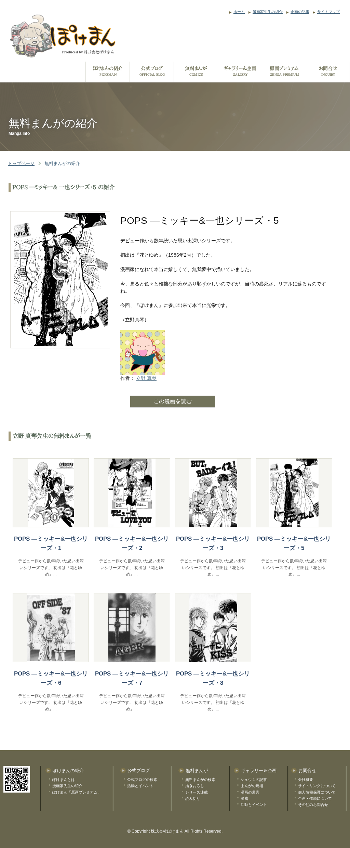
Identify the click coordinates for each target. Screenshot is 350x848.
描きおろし (194, 786)
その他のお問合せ (313, 804)
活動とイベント (140, 786)
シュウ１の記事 (254, 780)
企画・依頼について (315, 798)
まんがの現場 (252, 786)
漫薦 (244, 798)
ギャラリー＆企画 (259, 770)
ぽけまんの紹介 (68, 770)
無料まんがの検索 (200, 780)
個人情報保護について (317, 792)
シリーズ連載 (196, 792)
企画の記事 (300, 12)
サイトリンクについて (317, 786)
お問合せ (307, 770)
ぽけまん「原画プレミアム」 (76, 792)
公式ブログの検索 (142, 780)
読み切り (192, 798)
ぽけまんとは (63, 780)
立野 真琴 (146, 378)
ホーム (239, 12)
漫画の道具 (250, 792)
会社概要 (305, 780)
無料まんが (197, 770)
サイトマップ (328, 12)
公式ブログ (138, 770)
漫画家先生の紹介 (268, 12)
